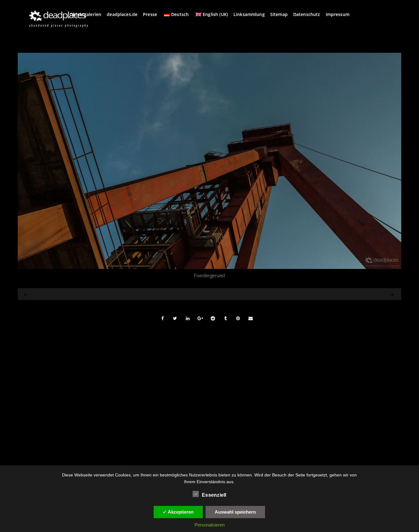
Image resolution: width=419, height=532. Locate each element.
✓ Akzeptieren (178, 512)
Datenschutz (306, 14)
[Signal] (27, 294)
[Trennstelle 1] (338, 294)
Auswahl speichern (235, 512)
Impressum (337, 14)
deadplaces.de (122, 14)
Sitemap (279, 14)
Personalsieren (209, 524)
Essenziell (214, 495)
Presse (150, 14)
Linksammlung (249, 14)
